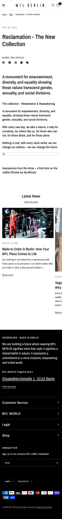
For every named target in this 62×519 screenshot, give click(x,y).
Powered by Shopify (44, 507)
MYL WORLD (11, 413)
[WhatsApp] (22, 62)
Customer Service (15, 402)
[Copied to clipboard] (28, 62)
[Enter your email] (57, 462)
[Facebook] (4, 62)
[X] (10, 62)
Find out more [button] (9, 386)
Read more (7, 275)
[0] (58, 5)
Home (4, 14)
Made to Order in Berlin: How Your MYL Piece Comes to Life (25, 251)
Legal (6, 424)
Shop (6, 435)
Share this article (13, 58)
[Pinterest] (16, 62)
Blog (11, 14)
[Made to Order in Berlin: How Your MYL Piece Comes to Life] (28, 223)
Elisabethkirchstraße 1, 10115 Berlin (28, 378)
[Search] (53, 5)
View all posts (31, 202)
